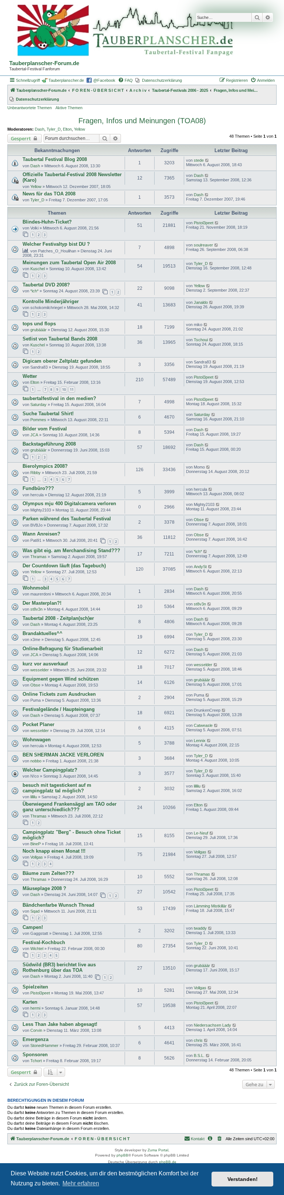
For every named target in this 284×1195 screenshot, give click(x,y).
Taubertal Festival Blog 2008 (55, 159)
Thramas (38, 556)
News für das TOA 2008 (49, 194)
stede (199, 160)
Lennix (200, 740)
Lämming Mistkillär (210, 906)
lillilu (33, 797)
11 (72, 389)
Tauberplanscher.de (66, 80)
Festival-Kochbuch (44, 942)
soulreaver (203, 245)
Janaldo (201, 302)
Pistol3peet (203, 223)
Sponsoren (35, 1054)
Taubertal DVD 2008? (46, 285)
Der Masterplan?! (42, 603)
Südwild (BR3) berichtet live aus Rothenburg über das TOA (59, 967)
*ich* (34, 291)
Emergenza (35, 1039)
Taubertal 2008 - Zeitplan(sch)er (58, 618)
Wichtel (36, 948)
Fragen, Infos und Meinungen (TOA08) (142, 121)
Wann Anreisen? (41, 534)
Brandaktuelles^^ (42, 633)
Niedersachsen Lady (212, 1025)
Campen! (33, 927)
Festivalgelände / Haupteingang (59, 709)
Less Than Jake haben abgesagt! (60, 1024)
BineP (35, 844)
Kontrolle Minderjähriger (51, 301)
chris (198, 1040)
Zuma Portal (158, 1150)
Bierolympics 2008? (45, 466)
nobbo (35, 761)
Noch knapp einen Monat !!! (54, 851)
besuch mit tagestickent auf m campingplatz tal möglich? (57, 787)
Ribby (35, 472)
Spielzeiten (35, 987)
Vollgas (36, 857)
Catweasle (203, 725)
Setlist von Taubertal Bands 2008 (60, 339)
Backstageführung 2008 (49, 444)
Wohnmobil (36, 588)
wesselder (39, 670)
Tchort (36, 1060)
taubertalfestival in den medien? (59, 398)
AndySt (200, 566)
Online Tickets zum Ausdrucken (59, 694)
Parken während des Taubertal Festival (67, 518)
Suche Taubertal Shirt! (48, 413)
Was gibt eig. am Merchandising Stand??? (71, 550)
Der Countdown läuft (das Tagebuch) (64, 565)
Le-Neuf (201, 833)
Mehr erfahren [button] (80, 1183)
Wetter (30, 376)
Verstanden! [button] (242, 1179)
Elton (67, 129)
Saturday (38, 404)
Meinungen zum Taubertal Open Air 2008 (69, 262)
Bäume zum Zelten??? (48, 873)
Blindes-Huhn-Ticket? (47, 222)
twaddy (200, 928)
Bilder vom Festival (45, 429)
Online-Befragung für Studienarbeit (63, 648)
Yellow (79, 129)
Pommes (38, 419)
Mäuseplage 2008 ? (44, 888)
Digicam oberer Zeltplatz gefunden (62, 361)
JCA (34, 435)
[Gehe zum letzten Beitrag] (207, 160)
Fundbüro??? (38, 488)
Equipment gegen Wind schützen (61, 679)
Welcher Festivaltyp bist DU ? (56, 244)
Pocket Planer (38, 724)
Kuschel (37, 268)
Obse (199, 519)
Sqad (35, 911)
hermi (35, 1008)
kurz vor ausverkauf (45, 664)
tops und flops (39, 323)
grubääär (38, 330)
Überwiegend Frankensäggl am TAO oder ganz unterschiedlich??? (69, 806)
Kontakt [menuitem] (197, 1139)
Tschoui (201, 340)
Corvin (36, 1030)
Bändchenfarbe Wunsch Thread (58, 905)
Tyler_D (54, 129)
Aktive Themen (68, 107)
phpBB (122, 1155)
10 (64, 389)
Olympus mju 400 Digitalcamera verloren (69, 503)
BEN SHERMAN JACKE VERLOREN (63, 755)
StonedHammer (44, 1045)
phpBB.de (167, 1162)
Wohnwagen (37, 739)
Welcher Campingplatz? (50, 770)
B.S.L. (199, 1055)
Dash (39, 129)
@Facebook (104, 80)
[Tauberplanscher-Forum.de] (124, 31)
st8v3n (36, 609)
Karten (30, 1002)
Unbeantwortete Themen (29, 107)
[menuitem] (125, 80)
